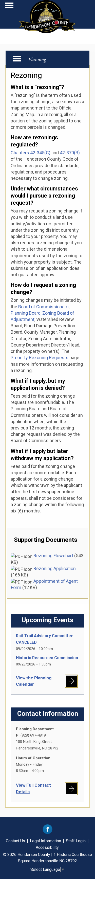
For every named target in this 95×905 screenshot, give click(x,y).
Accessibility (47, 847)
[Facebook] (47, 832)
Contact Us (15, 840)
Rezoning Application (54, 568)
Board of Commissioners (43, 306)
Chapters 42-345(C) (30, 152)
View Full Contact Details (33, 788)
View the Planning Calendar (33, 681)
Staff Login (76, 840)
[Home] (47, 31)
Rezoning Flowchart (53, 555)
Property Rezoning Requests (39, 357)
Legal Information (45, 840)
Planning (37, 59)
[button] (9, 7)
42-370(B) (70, 152)
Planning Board (26, 313)
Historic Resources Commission (47, 657)
